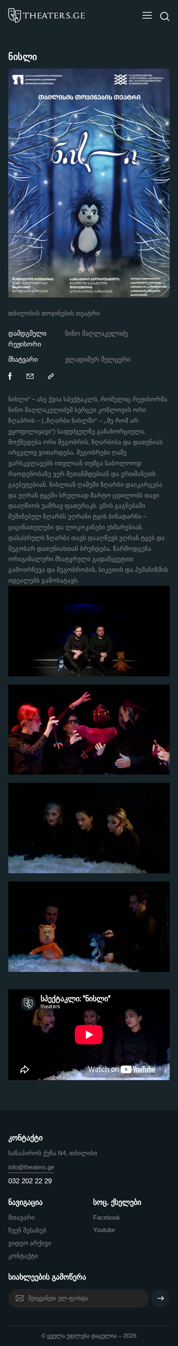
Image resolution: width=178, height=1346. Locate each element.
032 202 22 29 (30, 1181)
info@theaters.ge (31, 1167)
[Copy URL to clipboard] (51, 376)
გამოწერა (160, 1302)
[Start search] (164, 16)
